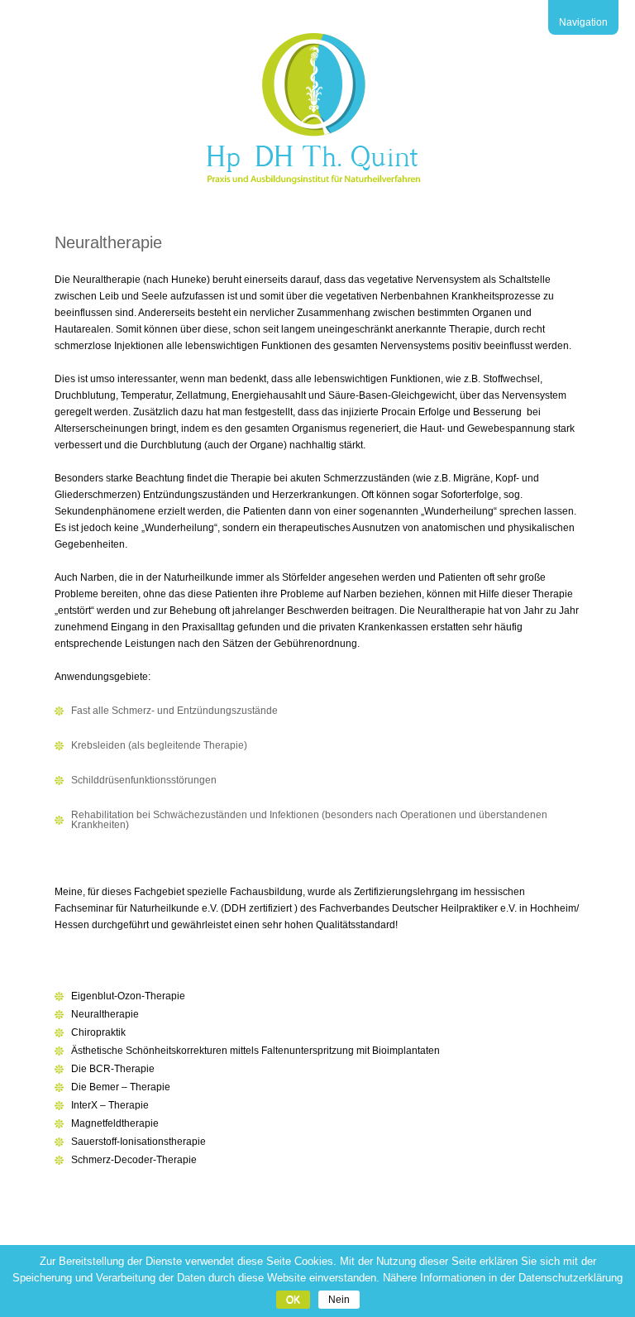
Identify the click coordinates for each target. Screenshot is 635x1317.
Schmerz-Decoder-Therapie (134, 1160)
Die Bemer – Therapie (120, 1087)
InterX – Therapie (110, 1105)
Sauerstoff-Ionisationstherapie (138, 1142)
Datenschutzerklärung (570, 1278)
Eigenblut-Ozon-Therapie (128, 996)
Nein (339, 1299)
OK (293, 1299)
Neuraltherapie (105, 1014)
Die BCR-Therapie (113, 1069)
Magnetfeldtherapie (115, 1123)
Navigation (583, 22)
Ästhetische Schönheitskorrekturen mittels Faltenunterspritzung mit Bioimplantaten (255, 1051)
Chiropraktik (98, 1032)
